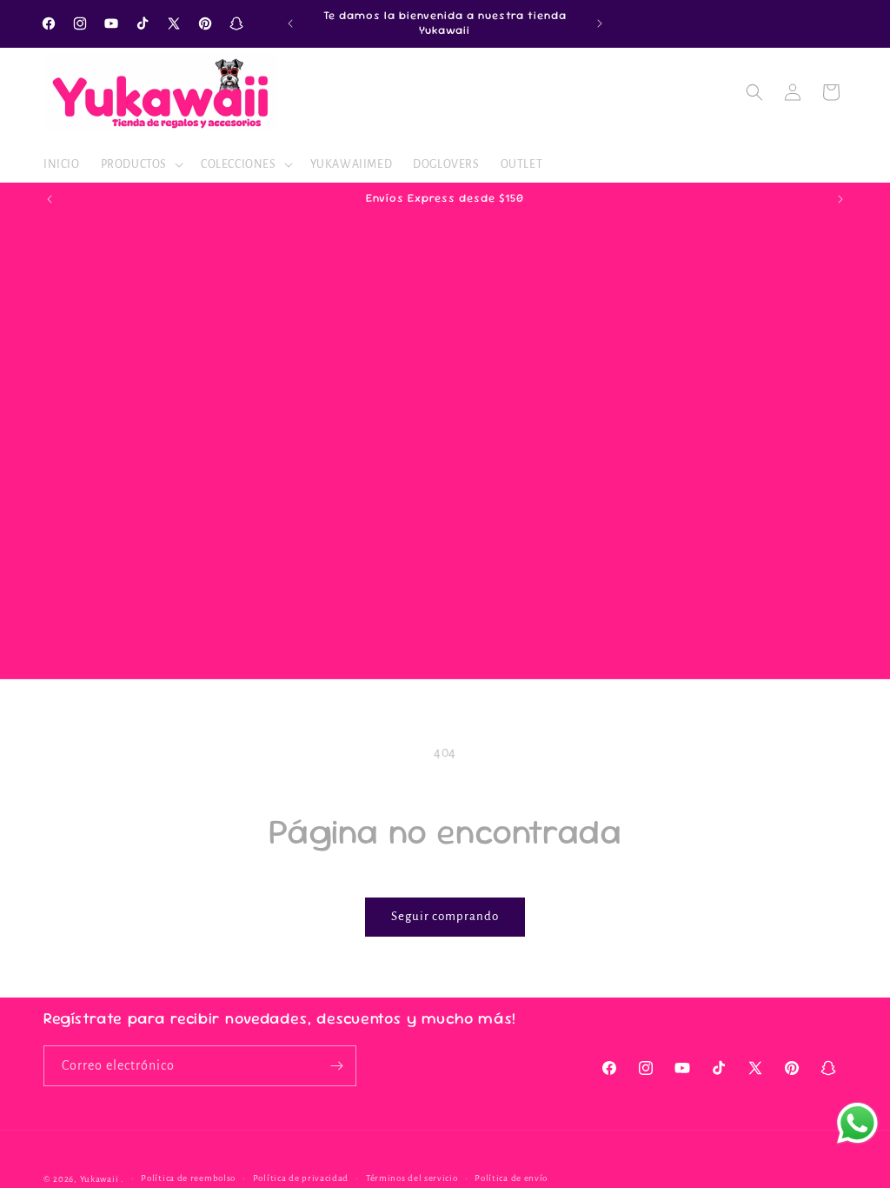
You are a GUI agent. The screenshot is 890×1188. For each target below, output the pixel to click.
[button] (140, 164)
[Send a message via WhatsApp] (857, 1123)
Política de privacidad (301, 1178)
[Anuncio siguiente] (600, 23)
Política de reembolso (188, 1178)
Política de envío (511, 1178)
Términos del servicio (412, 1178)
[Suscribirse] (336, 1065)
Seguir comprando (445, 916)
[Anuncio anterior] (290, 23)
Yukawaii (99, 1179)
